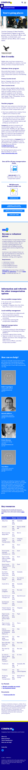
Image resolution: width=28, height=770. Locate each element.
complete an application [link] (9, 271)
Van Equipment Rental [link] (9, 688)
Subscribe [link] (4, 747)
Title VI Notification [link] (7, 740)
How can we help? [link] (6, 742)
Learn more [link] (5, 270)
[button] (25, 2)
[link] (2, 6)
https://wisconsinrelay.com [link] (9, 153)
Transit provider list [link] (9, 694)
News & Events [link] (5, 738)
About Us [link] (4, 736)
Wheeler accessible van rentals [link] (11, 686)
